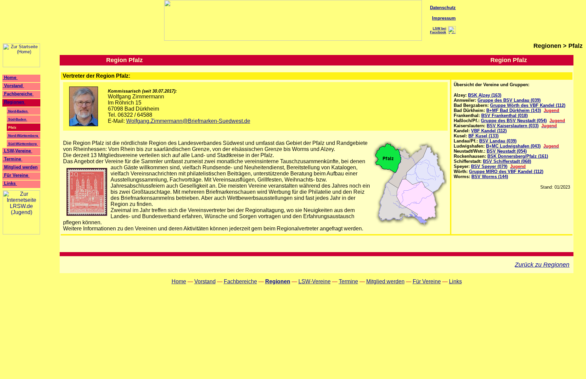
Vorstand (13, 85)
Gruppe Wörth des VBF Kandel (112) (527, 105)
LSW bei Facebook (438, 30)
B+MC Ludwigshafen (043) (513, 146)
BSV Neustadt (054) (507, 151)
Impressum (444, 18)
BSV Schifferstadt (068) (507, 161)
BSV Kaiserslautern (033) (513, 125)
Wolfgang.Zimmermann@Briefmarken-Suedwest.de (188, 121)
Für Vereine (16, 175)
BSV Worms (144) (489, 176)
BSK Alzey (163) (484, 95)
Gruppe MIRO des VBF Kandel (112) (506, 171)
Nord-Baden (17, 111)
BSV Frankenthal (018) (504, 115)
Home (10, 77)
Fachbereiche (18, 93)
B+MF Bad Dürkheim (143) (513, 110)
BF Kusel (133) (483, 135)
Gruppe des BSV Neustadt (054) (514, 120)
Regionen (14, 102)
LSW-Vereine (17, 150)
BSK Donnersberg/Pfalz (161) (517, 156)
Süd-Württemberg (22, 144)
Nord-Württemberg (23, 135)
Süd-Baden (17, 119)
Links (10, 183)
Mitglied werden (20, 167)
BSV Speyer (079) (489, 166)
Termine (12, 159)
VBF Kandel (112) (489, 130)
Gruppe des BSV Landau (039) (509, 100)
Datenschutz (443, 7)
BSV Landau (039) (497, 141)
